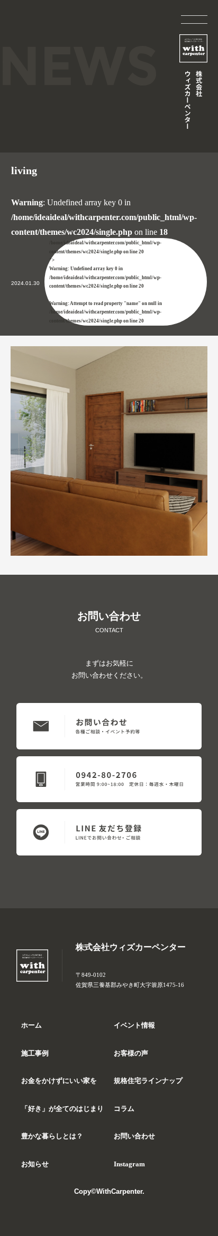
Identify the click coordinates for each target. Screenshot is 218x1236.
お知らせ (35, 1164)
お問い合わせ (134, 1136)
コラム (124, 1109)
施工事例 (35, 1053)
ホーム (31, 1025)
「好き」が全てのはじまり (62, 1109)
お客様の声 (131, 1053)
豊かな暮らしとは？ (52, 1136)
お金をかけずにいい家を (59, 1081)
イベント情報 (134, 1025)
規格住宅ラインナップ (148, 1081)
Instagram (129, 1164)
